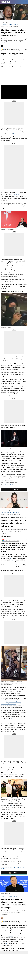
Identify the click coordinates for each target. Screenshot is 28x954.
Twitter (6, 58)
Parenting (12, 867)
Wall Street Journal (16, 617)
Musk (14, 134)
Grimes (22, 700)
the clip (12, 718)
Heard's (10, 936)
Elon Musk (7, 484)
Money (17, 867)
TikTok (14, 560)
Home (2, 22)
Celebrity (7, 22)
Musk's (17, 565)
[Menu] (26, 2)
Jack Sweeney (16, 194)
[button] (26, 49)
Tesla (10, 558)
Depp (6, 943)
